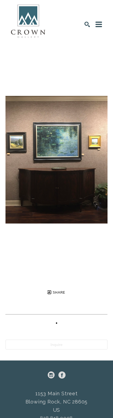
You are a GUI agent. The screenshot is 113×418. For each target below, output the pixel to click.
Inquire (56, 344)
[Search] (87, 24)
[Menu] (98, 24)
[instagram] (51, 375)
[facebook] (62, 375)
